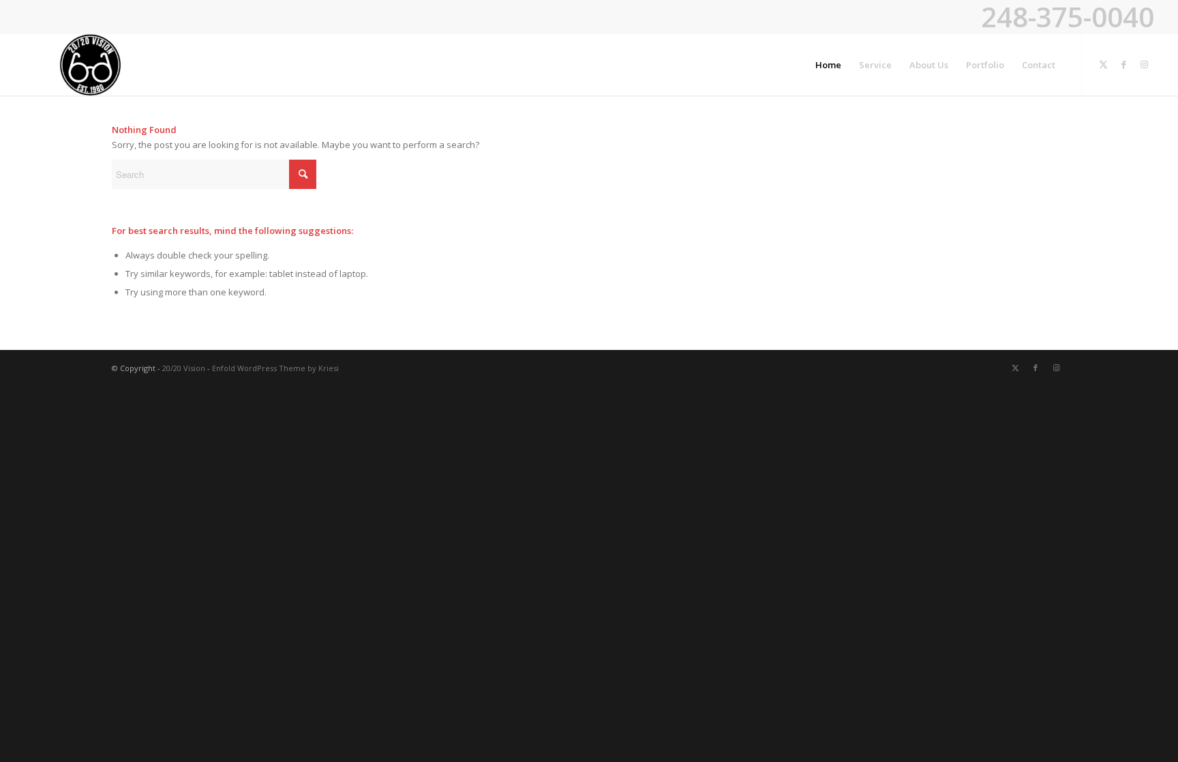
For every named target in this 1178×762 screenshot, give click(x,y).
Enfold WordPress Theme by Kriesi (275, 368)
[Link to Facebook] (1123, 64)
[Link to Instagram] (1144, 64)
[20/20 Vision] (90, 65)
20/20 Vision (183, 368)
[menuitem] (828, 65)
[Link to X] (1103, 64)
